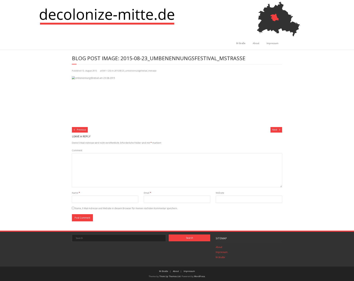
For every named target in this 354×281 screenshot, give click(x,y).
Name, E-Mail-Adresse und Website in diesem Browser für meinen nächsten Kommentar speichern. (126, 208)
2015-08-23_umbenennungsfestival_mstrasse (135, 70)
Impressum (272, 43)
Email (147, 192)
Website (220, 192)
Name (76, 192)
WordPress (199, 276)
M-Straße (240, 43)
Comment (77, 150)
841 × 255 (107, 70)
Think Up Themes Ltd (170, 276)
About (256, 43)
